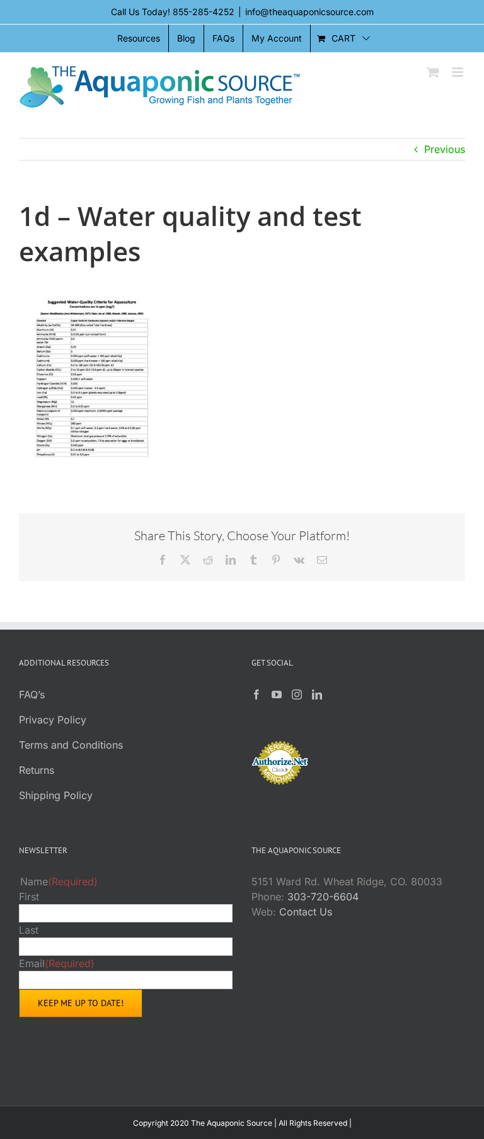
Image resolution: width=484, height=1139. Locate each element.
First (29, 896)
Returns (36, 770)
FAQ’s (32, 694)
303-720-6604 (323, 896)
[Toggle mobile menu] (458, 72)
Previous (444, 149)
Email (57, 963)
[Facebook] (256, 694)
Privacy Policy (52, 719)
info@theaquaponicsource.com (309, 11)
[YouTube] (277, 694)
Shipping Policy (56, 795)
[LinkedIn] (317, 694)
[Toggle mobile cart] (433, 72)
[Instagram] (297, 694)
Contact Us (305, 911)
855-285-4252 (203, 11)
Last (28, 930)
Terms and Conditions (71, 745)
